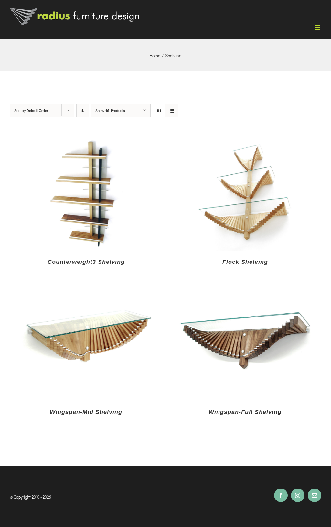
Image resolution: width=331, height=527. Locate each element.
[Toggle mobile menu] (318, 27)
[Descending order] (82, 110)
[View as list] (172, 110)
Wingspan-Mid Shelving (86, 412)
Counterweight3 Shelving (86, 262)
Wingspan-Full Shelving (245, 412)
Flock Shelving (245, 262)
